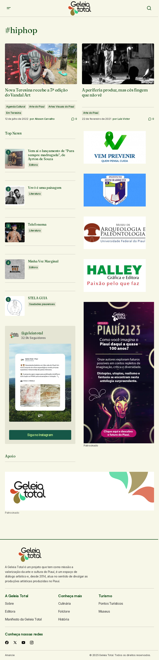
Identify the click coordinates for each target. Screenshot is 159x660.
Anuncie (9, 655)
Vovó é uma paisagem (44, 188)
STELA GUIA (37, 298)
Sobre (9, 603)
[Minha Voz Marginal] (15, 269)
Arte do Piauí (36, 106)
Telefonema (37, 224)
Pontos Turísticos (111, 603)
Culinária (64, 603)
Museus (104, 611)
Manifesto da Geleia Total (23, 619)
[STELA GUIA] (15, 306)
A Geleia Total (16, 595)
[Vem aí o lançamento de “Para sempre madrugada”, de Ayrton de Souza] (15, 159)
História (63, 619)
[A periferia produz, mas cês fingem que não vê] (118, 63)
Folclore (64, 611)
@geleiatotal (32, 333)
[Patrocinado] (79, 491)
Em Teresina (13, 112)
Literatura (35, 193)
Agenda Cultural (15, 106)
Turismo (105, 595)
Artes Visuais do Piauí (61, 106)
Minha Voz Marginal (43, 261)
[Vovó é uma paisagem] (15, 195)
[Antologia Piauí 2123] (119, 372)
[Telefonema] (15, 232)
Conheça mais (70, 595)
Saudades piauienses (42, 304)
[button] (9, 8)
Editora (33, 164)
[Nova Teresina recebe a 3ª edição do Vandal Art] (41, 63)
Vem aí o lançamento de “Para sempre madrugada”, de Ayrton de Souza (51, 155)
